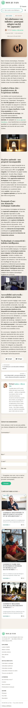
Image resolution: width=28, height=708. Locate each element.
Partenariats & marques (8, 687)
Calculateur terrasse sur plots (9, 670)
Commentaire (5, 432)
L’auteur (4, 682)
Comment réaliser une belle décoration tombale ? (13, 605)
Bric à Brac (9, 15)
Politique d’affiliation (6, 705)
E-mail (3, 461)
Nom (3, 454)
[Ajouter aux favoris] (24, 496)
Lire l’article (6, 524)
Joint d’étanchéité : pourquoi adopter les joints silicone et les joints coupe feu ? (15, 375)
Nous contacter (6, 684)
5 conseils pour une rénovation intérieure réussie (13, 366)
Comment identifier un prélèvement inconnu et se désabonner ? (13, 514)
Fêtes (3, 657)
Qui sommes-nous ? (7, 679)
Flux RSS (4, 695)
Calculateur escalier (7, 668)
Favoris (24, 6)
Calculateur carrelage (7, 663)
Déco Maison (18, 15)
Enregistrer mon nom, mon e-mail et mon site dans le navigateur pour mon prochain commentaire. (12, 477)
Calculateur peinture (7, 665)
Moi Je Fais (11, 634)
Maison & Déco (6, 649)
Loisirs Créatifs (6, 647)
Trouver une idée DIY (7, 673)
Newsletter (5, 698)
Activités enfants (6, 652)
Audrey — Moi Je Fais (17, 30)
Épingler (10, 359)
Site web (3, 468)
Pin (23, 524)
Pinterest (4, 693)
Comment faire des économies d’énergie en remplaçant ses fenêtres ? (12, 566)
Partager (20, 359)
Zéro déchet (5, 654)
